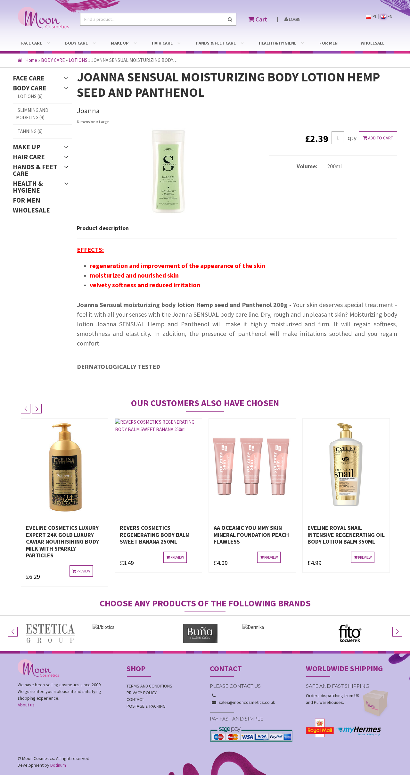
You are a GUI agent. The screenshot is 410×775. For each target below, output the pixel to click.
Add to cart (380, 138)
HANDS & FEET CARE (216, 43)
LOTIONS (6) (30, 96)
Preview (103, 571)
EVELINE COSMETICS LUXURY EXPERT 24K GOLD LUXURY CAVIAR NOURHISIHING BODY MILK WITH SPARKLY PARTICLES (83, 541)
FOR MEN (328, 43)
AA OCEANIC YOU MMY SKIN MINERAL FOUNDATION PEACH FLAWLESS (272, 534)
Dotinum (58, 765)
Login (294, 19)
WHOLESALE (372, 43)
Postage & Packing (146, 706)
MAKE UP (120, 43)
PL (374, 16)
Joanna (88, 110)
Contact (135, 699)
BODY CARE (76, 43)
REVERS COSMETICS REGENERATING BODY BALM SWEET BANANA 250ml (175, 534)
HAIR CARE (162, 43)
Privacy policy (142, 693)
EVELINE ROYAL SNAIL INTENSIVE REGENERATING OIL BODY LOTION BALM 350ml (367, 534)
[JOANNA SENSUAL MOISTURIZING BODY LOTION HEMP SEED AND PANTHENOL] (168, 172)
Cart (260, 19)
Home (31, 60)
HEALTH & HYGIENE (277, 43)
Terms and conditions (149, 686)
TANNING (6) (30, 131)
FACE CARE (31, 43)
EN (389, 16)
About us (26, 705)
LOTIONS (78, 60)
